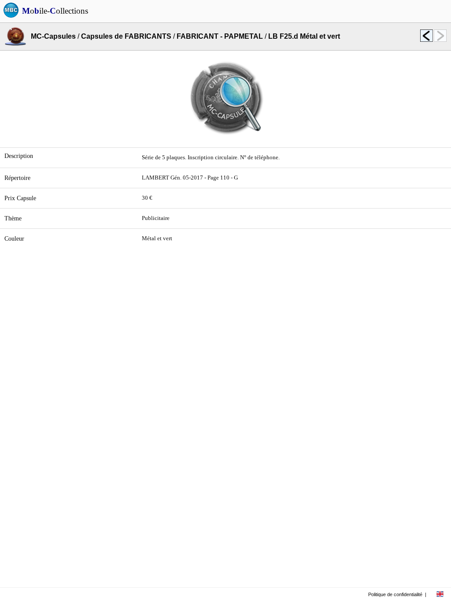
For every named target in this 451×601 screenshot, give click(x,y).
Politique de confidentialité (395, 594)
